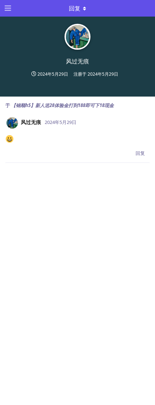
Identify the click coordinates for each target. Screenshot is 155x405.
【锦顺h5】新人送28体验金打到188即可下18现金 (62, 105)
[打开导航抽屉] (7, 8)
